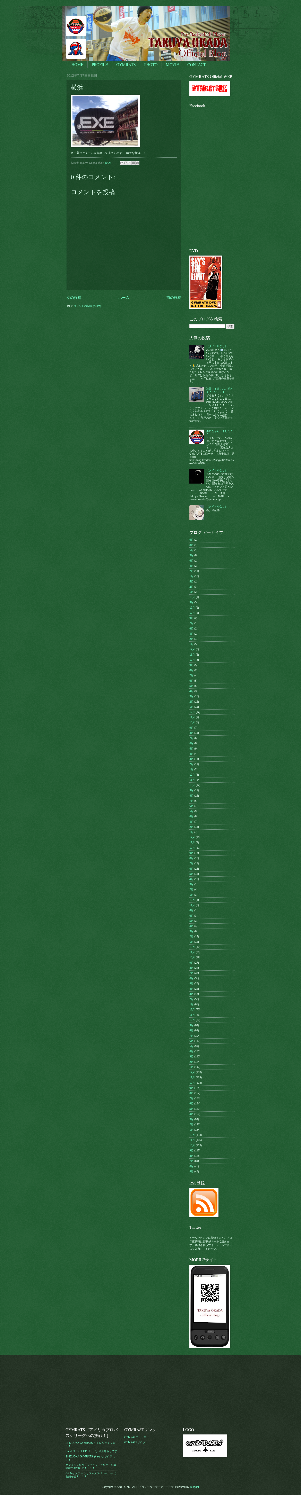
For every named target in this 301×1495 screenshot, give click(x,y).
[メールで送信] (122, 163)
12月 (192, 607)
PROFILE (100, 64)
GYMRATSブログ (134, 1442)
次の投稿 (74, 298)
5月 (191, 550)
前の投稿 (173, 298)
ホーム (123, 298)
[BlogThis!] (126, 163)
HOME (77, 64)
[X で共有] (130, 163)
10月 (192, 597)
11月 (192, 654)
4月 (191, 565)
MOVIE (172, 64)
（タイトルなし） (216, 346)
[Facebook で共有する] (133, 163)
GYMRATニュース (135, 1437)
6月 (191, 539)
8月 (191, 545)
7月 (191, 623)
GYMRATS (126, 64)
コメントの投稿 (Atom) (87, 305)
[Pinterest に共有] (137, 163)
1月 (191, 576)
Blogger (194, 1486)
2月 (191, 571)
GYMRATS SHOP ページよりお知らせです (91, 1451)
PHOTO (150, 64)
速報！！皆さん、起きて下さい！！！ (219, 390)
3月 (191, 555)
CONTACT (196, 64)
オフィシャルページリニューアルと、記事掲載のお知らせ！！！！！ (91, 1466)
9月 (191, 602)
